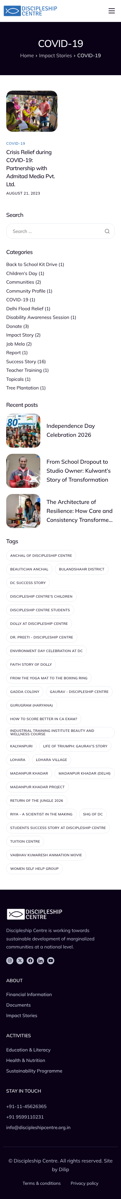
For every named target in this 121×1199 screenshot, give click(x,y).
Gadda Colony (24, 692)
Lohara (17, 760)
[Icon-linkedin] (40, 960)
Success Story (21, 361)
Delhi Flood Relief (24, 309)
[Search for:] (60, 231)
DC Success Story (28, 583)
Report (13, 352)
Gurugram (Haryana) (31, 705)
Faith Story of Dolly (31, 664)
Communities (20, 282)
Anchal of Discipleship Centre (41, 555)
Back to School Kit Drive (31, 264)
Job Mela (15, 344)
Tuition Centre (25, 841)
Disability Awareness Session (37, 317)
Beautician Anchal (29, 569)
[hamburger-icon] (112, 10)
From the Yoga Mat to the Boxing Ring (48, 678)
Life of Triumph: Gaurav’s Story (75, 746)
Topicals (15, 379)
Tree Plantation (22, 388)
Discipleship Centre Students (40, 610)
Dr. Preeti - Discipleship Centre (41, 637)
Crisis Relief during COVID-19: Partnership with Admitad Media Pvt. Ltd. (30, 168)
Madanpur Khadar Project (37, 787)
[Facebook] (30, 960)
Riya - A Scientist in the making (41, 814)
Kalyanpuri (21, 746)
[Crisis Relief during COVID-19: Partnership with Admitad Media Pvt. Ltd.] (31, 111)
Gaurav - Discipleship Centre (79, 692)
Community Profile (26, 291)
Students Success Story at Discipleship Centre (58, 828)
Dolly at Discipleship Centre (39, 623)
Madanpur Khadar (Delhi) (85, 773)
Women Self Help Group (34, 868)
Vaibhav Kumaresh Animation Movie (46, 855)
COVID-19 (15, 143)
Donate (14, 326)
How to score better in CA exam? (43, 719)
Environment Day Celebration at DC (46, 651)
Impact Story (20, 335)
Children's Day (21, 273)
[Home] (30, 10)
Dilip (64, 1169)
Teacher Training (24, 370)
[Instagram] (9, 960)
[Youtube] (50, 960)
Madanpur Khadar (29, 773)
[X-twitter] (20, 960)
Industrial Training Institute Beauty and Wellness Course (52, 732)
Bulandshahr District (82, 569)
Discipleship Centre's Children (41, 596)
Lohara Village (51, 760)
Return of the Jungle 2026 (36, 800)
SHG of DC (93, 814)
